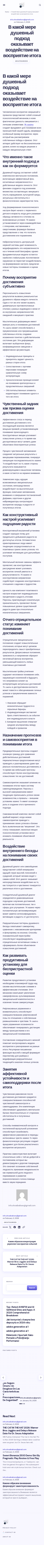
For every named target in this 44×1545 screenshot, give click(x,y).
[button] (4, 5)
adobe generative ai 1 (17, 1326)
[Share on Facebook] (14, 1227)
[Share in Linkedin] (19, 1227)
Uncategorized (21, 61)
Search (9, 1281)
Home (7, 12)
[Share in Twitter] (10, 1227)
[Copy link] (23, 1227)
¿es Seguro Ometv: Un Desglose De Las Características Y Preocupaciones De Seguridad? (11, 1392)
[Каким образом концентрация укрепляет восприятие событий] (22, 1241)
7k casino (29, 124)
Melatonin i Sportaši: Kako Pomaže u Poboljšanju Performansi (19, 1338)
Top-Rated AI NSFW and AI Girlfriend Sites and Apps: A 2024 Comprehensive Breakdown (20, 1311)
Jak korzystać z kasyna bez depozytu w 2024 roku (20, 1321)
